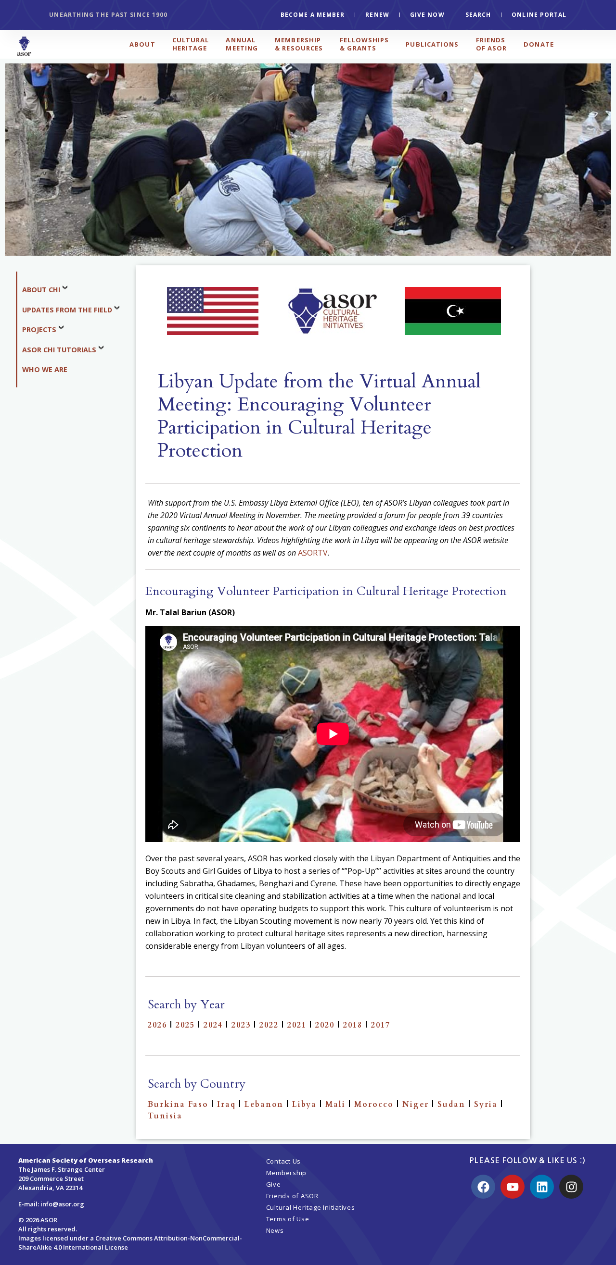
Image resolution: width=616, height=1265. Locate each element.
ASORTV (313, 552)
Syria (486, 1104)
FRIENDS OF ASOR (491, 44)
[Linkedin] (542, 1187)
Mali (335, 1104)
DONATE (539, 44)
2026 (157, 1025)
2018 (352, 1025)
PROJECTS (39, 329)
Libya (304, 1104)
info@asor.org (62, 1204)
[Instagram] (571, 1187)
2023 (241, 1025)
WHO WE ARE (44, 369)
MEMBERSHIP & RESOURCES (299, 44)
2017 (380, 1025)
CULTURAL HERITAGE (190, 44)
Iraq (226, 1104)
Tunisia (165, 1116)
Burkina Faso (178, 1104)
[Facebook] (483, 1187)
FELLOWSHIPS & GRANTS (364, 44)
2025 (185, 1025)
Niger (415, 1104)
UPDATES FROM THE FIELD (67, 309)
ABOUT (142, 44)
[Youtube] (512, 1187)
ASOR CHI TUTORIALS (59, 349)
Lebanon (263, 1104)
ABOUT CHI (41, 289)
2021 (297, 1025)
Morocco (374, 1104)
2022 (269, 1025)
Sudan (451, 1104)
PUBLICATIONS (432, 44)
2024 (213, 1025)
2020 (324, 1025)
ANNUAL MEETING (242, 44)
